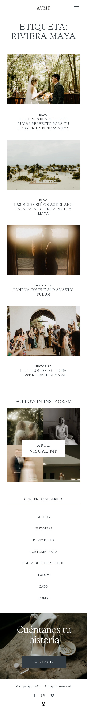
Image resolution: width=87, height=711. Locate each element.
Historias (43, 285)
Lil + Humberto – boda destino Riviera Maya (43, 344)
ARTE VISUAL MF (44, 448)
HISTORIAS (43, 528)
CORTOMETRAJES (43, 551)
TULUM (43, 574)
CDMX (43, 598)
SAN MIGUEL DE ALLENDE (43, 563)
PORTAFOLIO (43, 540)
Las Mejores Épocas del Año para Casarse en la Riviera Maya (43, 181)
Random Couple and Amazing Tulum (43, 263)
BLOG (43, 114)
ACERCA (43, 517)
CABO (43, 586)
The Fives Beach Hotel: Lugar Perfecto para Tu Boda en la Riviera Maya (43, 95)
